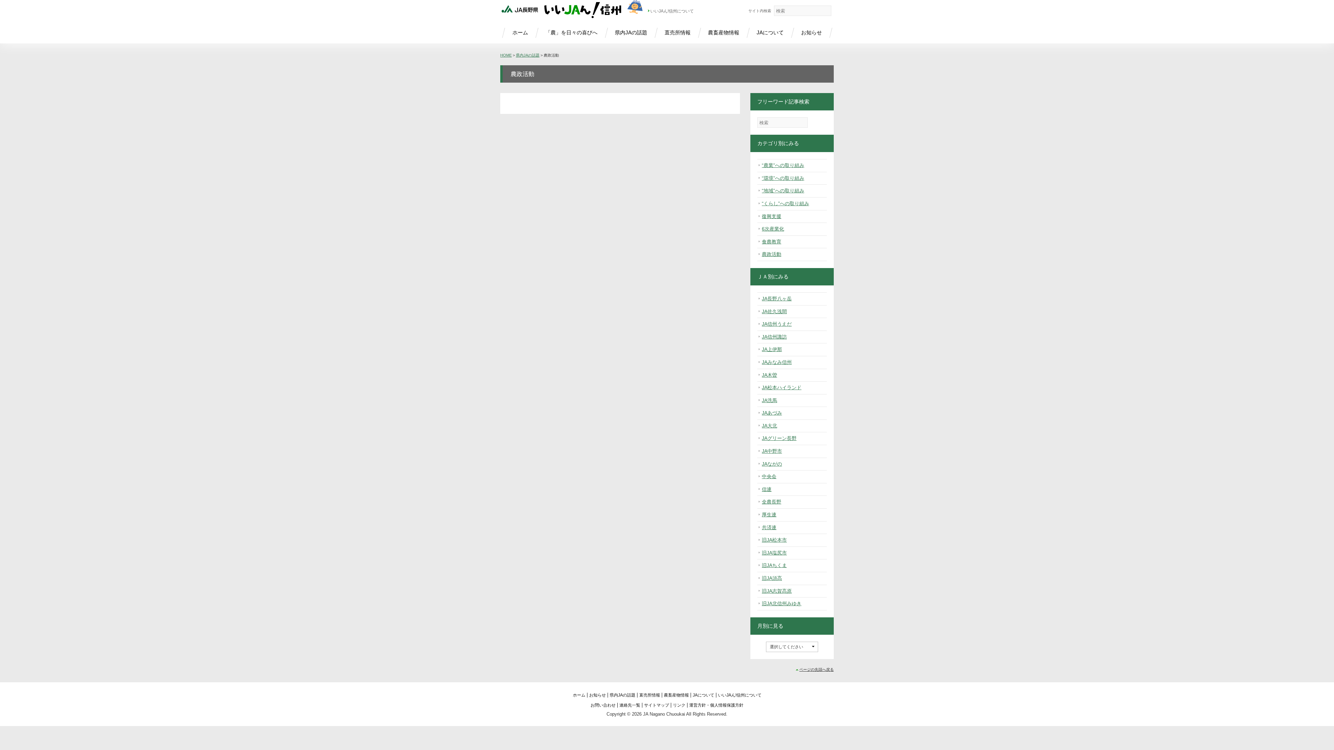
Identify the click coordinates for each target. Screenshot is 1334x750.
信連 (767, 489)
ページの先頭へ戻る (816, 669)
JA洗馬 (769, 400)
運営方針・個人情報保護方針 (716, 705)
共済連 (769, 527)
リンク (679, 705)
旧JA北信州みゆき (781, 603)
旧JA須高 (772, 578)
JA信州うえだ (777, 324)
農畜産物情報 (723, 32)
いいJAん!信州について (672, 11)
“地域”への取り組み (783, 190)
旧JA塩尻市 (774, 553)
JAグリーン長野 (779, 438)
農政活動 (771, 254)
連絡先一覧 (629, 705)
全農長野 (771, 502)
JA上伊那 (772, 349)
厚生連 (769, 514)
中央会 (769, 476)
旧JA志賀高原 (777, 591)
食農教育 (771, 241)
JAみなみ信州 (777, 362)
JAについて (770, 32)
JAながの (772, 464)
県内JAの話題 (631, 32)
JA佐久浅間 (774, 311)
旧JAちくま (774, 565)
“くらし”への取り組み (785, 203)
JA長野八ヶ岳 (777, 298)
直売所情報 (678, 32)
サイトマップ (656, 705)
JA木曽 (769, 375)
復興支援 (771, 216)
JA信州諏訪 (774, 337)
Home (506, 55)
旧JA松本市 (774, 540)
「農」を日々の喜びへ (571, 32)
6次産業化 (773, 229)
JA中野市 (772, 451)
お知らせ (811, 32)
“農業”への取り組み (783, 165)
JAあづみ (772, 413)
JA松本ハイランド (781, 387)
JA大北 (769, 425)
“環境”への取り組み (783, 178)
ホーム (520, 32)
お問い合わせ (603, 705)
